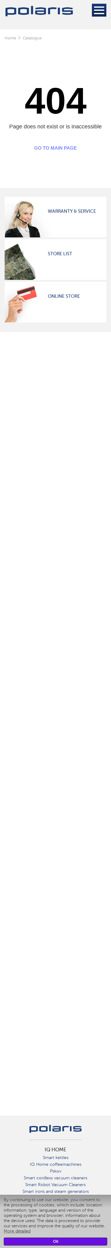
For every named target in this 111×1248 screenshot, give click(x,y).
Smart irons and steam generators (56, 1191)
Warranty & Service (72, 211)
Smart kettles (55, 1157)
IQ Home (55, 1150)
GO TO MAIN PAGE (55, 148)
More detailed (17, 1231)
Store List (60, 253)
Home (10, 38)
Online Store (64, 296)
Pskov (55, 1171)
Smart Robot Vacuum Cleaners (55, 1184)
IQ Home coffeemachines (55, 1164)
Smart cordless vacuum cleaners (55, 1178)
